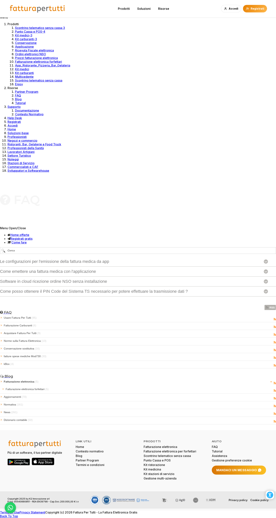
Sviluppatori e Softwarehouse (28, 170)
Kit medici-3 (23, 35)
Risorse (163, 9)
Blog (18, 99)
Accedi (13, 125)
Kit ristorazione (154, 465)
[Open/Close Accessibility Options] (270, 495)
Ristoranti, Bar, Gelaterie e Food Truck (34, 144)
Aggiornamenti (15, 396)
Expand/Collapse (271, 381)
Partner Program (26, 92)
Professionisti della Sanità (26, 148)
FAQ (18, 95)
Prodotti (124, 9)
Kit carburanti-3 (26, 39)
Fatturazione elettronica (21, 381)
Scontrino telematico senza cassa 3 (40, 28)
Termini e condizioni (90, 465)
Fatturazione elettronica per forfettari (170, 451)
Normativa (13, 404)
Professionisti (17, 137)
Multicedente (24, 77)
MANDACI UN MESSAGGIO (236, 470)
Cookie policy (259, 500)
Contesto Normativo (29, 114)
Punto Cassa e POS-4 (30, 31)
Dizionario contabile (18, 419)
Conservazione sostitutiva (22, 348)
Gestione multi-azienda (160, 478)
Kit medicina (152, 469)
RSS (272, 307)
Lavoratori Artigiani (21, 152)
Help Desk (15, 118)
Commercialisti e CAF (23, 167)
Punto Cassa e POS (157, 460)
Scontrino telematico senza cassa (38, 80)
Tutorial (20, 103)
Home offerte (19, 235)
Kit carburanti (24, 73)
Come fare (19, 242)
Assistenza (219, 456)
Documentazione (27, 110)
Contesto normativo (90, 451)
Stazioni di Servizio (21, 163)
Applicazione (24, 46)
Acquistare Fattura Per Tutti (22, 333)
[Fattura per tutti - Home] (37, 8)
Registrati (14, 122)
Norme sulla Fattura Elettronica (25, 340)
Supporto (14, 107)
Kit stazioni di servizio (159, 474)
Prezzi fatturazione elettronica (36, 58)
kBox (9, 363)
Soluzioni (144, 9)
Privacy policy (238, 500)
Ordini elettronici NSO (30, 54)
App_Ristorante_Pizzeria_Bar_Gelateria (42, 65)
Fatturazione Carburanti (20, 325)
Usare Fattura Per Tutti (20, 317)
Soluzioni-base (18, 133)
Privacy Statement (32, 512)
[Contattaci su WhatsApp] (10, 507)
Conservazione (26, 43)
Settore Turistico (19, 155)
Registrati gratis (21, 238)
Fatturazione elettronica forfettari (38, 62)
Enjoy (19, 84)
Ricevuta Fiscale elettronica (34, 50)
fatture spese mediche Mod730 (25, 356)
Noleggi (13, 159)
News (10, 412)
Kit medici (22, 69)
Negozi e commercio (22, 140)
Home (12, 129)
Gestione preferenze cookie (232, 460)
